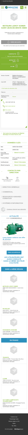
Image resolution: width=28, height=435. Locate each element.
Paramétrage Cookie (14, 419)
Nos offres (14, 425)
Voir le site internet (10, 106)
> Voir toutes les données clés (9, 88)
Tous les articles (14, 252)
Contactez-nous (14, 416)
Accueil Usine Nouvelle (8, 1)
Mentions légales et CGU (14, 421)
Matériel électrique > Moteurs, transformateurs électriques (19, 77)
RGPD (14, 423)
